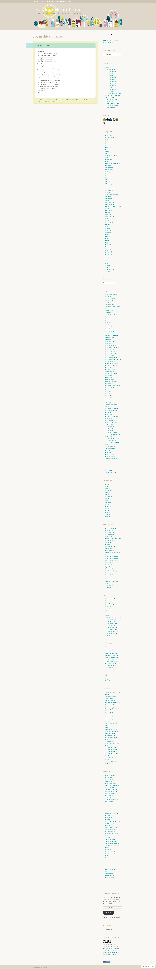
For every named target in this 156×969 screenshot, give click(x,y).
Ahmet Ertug (109, 300)
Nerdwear (108, 196)
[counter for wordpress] (106, 962)
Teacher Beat (109, 424)
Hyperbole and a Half (111, 827)
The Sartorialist (110, 449)
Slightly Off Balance (111, 416)
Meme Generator (110, 829)
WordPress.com (110, 878)
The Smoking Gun (110, 854)
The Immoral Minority (112, 844)
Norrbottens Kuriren (111, 787)
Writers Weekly (110, 457)
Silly (106, 239)
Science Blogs (109, 579)
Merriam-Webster (110, 565)
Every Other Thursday (112, 373)
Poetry (107, 218)
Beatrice (107, 317)
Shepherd (108, 512)
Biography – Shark (115, 93)
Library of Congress (111, 557)
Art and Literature (110, 137)
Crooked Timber (110, 369)
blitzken (55, 99)
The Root (108, 850)
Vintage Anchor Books (112, 665)
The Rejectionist (110, 446)
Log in (107, 871)
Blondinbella (109, 779)
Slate (106, 583)
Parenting (108, 214)
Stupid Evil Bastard (111, 422)
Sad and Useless (110, 831)
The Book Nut (109, 430)
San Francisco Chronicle (113, 617)
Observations (109, 204)
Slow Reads (108, 418)
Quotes (107, 224)
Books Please (109, 355)
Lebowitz (108, 502)
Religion (108, 230)
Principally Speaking (111, 408)
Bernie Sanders (110, 701)
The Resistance (110, 253)
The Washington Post (112, 631)
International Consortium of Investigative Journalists (113, 550)
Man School (109, 190)
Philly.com (108, 613)
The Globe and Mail (111, 627)
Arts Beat (108, 313)
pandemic (44, 101)
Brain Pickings (110, 534)
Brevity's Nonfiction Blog (113, 359)
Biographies (111, 69)
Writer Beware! (109, 455)
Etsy (106, 679)
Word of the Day (110, 269)
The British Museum (111, 749)
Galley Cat (108, 378)
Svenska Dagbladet (111, 791)
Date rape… (110, 101)
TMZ (106, 856)
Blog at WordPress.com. (41, 967)
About (42, 1)
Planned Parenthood (111, 731)
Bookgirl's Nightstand (112, 347)
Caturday (108, 147)
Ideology (108, 172)
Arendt (107, 484)
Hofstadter (108, 496)
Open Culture (109, 567)
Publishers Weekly (111, 571)
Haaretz (107, 601)
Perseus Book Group (111, 655)
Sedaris (107, 510)
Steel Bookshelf (110, 420)
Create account (110, 869)
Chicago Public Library (112, 703)
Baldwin (107, 486)
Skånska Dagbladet (111, 789)
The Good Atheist (110, 842)
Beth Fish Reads (110, 323)
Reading (107, 228)
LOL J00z (108, 182)
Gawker (107, 825)
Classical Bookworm (111, 363)
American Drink (110, 304)
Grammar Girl (109, 384)
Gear (106, 161)
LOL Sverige (108, 184)
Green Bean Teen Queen (112, 386)
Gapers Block (109, 379)
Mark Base (108, 470)
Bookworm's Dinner (111, 357)
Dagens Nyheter (110, 781)
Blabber (107, 139)
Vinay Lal (108, 451)
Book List (108, 339)
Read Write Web (110, 575)
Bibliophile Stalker (111, 327)
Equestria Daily (110, 823)
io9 (106, 555)
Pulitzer (107, 573)
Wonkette (108, 858)
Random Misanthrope (58, 9)
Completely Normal (113, 99)
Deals (107, 151)
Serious (107, 237)
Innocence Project (111, 717)
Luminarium (109, 563)
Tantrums (108, 247)
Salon (107, 577)
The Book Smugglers (111, 432)
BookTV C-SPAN (110, 532)
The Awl (107, 837)
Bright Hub (108, 536)
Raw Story (108, 615)
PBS (106, 727)
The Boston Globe (110, 621)
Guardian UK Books (111, 388)
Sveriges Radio (110, 793)
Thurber (107, 514)
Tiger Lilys (108, 797)
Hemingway (109, 490)
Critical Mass (109, 367)
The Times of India (111, 629)
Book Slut (108, 343)
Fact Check (108, 542)
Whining (108, 267)
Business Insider (110, 599)
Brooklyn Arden (110, 361)
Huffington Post (110, 603)
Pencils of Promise (111, 729)
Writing (107, 271)
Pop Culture (109, 222)
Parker (107, 508)
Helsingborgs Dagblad (112, 785)
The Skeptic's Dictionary (112, 852)
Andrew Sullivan (110, 311)
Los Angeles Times (111, 605)
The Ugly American (111, 255)
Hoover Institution (111, 546)
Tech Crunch (109, 585)
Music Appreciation (111, 194)
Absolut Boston (110, 775)
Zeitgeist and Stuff (111, 459)
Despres (107, 488)
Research (108, 232)
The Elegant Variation (112, 438)
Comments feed (110, 876)
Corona (76, 99)
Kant (106, 500)
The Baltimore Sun (111, 619)
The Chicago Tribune (111, 623)
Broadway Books (110, 647)
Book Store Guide (110, 345)
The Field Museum (111, 751)
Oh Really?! (108, 210)
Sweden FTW (109, 245)
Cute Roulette (109, 817)
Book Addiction (110, 337)
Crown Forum (109, 651)
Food (106, 157)
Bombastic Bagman (111, 335)
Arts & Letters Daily (111, 528)
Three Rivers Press (111, 661)
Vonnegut (108, 516)
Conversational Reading (112, 365)
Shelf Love (108, 414)
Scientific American (111, 581)
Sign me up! (108, 912)
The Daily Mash (110, 840)
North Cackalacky (110, 202)
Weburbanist (109, 681)
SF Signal (108, 412)
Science (107, 234)
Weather (107, 265)
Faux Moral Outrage (111, 155)
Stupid (107, 243)
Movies (107, 192)
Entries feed (109, 874)
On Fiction (108, 402)
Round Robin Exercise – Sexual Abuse (59, 1)
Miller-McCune (110, 607)
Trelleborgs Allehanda (112, 799)
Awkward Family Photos (112, 813)
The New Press (109, 659)
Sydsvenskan (109, 795)
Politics (107, 220)
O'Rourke (108, 506)
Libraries (108, 178)
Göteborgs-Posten (111, 783)
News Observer (110, 609)
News (107, 200)
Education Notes (110, 371)
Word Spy (108, 453)
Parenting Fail (109, 216)
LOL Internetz (109, 180)
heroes (39, 101)
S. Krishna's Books (111, 410)
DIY (106, 153)
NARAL (107, 721)
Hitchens (108, 494)
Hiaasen (107, 492)
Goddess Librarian (111, 382)
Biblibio (107, 325)
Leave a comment (52, 101)
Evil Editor (108, 375)
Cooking (108, 149)
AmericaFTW (109, 135)
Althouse (108, 302)
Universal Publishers (111, 663)
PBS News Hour (110, 611)
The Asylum (109, 428)
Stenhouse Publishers (112, 657)
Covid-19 (80, 99)
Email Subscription (111, 893)
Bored (107, 143)
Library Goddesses (111, 396)
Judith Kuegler (109, 719)
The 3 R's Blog (109, 426)
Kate (106, 174)
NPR (106, 725)
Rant (106, 226)
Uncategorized (64, 99)
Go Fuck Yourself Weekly (113, 164)
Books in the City (110, 353)
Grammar (108, 166)
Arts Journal (109, 530)
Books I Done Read (111, 351)
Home (36, 1)
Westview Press (110, 667)
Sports (107, 241)
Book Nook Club (110, 341)
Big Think (108, 329)
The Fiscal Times (110, 625)
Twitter (107, 257)
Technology (109, 251)
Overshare (108, 212)
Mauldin (107, 504)
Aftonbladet (109, 777)
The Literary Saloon (111, 440)
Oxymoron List (109, 569)
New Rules (108, 198)
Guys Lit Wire (109, 390)
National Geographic (111, 723)
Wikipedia (108, 587)
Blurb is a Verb (110, 333)
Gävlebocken (109, 159)
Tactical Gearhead (110, 472)
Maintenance (109, 188)
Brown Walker (109, 649)
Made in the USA (110, 186)
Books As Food (109, 349)
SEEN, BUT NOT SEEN (113, 103)
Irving (107, 498)
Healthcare (87, 99)
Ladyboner (108, 176)
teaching (108, 249)
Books (107, 141)
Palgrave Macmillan (111, 653)
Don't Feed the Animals (112, 821)
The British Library (111, 747)
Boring (107, 145)
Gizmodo (108, 544)
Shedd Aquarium (110, 735)
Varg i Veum (109, 801)
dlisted (107, 819)
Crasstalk (108, 815)
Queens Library (110, 733)
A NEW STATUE (43, 45)
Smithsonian (109, 741)
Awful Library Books (111, 315)
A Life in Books (110, 298)
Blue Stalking (109, 331)
